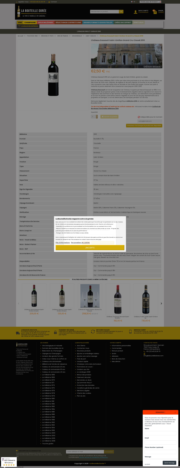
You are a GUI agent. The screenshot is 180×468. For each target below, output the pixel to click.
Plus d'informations (63, 242)
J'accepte (90, 247)
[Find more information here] (160, 438)
